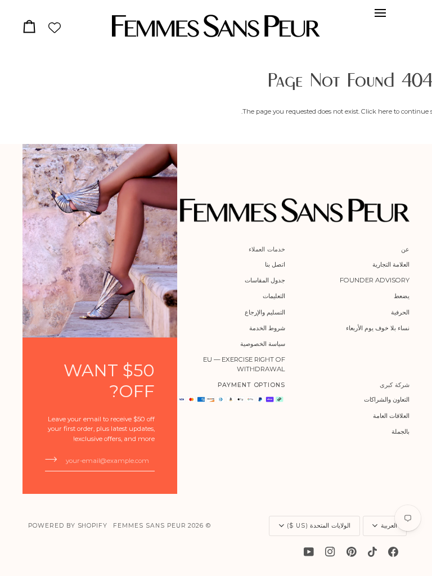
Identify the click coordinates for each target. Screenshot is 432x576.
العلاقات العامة (391, 416)
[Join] (54, 459)
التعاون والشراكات (387, 399)
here (385, 111)
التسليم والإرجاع (265, 312)
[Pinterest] (351, 552)
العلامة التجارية (391, 264)
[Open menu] (377, 13)
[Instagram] (330, 552)
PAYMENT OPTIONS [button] (251, 385)
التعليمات (274, 296)
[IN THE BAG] (32, 26)
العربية (389, 525)
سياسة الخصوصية (262, 344)
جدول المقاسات (265, 280)
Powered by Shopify (67, 525)
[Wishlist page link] (54, 27)
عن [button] (405, 249)
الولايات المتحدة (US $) (318, 525)
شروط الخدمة (267, 328)
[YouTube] (309, 552)
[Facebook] (393, 552)
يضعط (402, 296)
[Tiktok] (372, 552)
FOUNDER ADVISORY (375, 280)
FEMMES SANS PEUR (149, 525)
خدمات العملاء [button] (267, 249)
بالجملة (401, 431)
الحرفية (400, 312)
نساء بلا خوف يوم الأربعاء (378, 328)
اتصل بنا (275, 264)
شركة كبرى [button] (395, 385)
